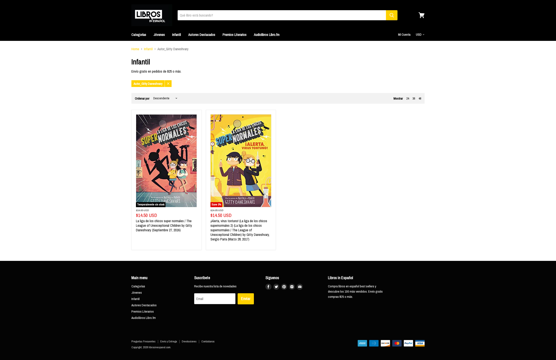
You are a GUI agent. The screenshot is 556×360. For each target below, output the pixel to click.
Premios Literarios (235, 34)
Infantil (176, 34)
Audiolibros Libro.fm (267, 34)
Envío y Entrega (168, 341)
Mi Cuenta (404, 34)
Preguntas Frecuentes (143, 341)
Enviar (245, 298)
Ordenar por (142, 98)
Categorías (138, 34)
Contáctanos (208, 341)
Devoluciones (189, 341)
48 (420, 98)
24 (407, 98)
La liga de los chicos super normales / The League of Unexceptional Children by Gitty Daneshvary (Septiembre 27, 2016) (164, 225)
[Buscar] (391, 15)
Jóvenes (159, 34)
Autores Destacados (201, 34)
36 (413, 98)
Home (135, 49)
